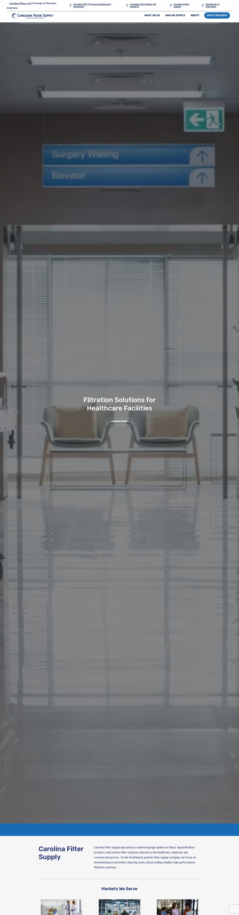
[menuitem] (152, 15)
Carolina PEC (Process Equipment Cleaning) (92, 5)
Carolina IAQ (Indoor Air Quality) (143, 5)
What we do (152, 15)
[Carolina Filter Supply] (33, 16)
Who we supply (175, 15)
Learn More (119, 421)
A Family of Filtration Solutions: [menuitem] (31, 5)
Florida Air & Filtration (212, 5)
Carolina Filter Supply (181, 5)
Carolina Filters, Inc (20, 3)
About (195, 15)
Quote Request (217, 15)
